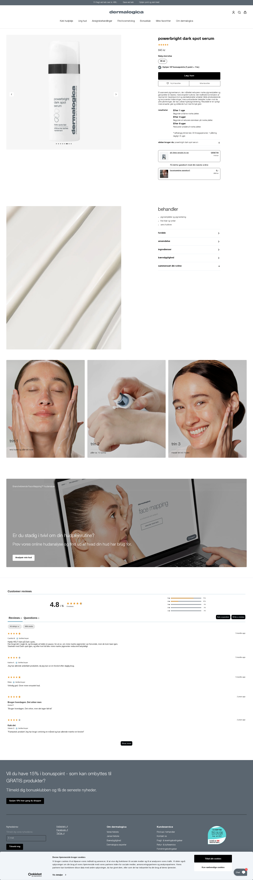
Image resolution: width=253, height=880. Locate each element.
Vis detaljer (57, 875)
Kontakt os (162, 836)
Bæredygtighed (114, 841)
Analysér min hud (23, 558)
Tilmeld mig (14, 847)
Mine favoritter (163, 21)
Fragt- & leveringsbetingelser (169, 841)
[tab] (31, 618)
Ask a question (223, 617)
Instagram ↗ (62, 827)
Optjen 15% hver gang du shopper (25, 801)
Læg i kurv (189, 76)
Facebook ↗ (62, 830)
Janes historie (113, 836)
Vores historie (113, 832)
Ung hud (82, 21)
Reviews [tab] (15, 617)
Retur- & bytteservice (166, 845)
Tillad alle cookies (213, 859)
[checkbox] (29, 626)
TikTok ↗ (61, 834)
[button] (187, 598)
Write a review (238, 617)
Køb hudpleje (66, 21)
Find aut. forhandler (166, 832)
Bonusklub (145, 21)
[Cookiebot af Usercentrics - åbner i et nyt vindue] (35, 875)
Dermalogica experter (116, 845)
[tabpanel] (126, 686)
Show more (126, 743)
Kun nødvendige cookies (213, 867)
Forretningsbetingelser (167, 849)
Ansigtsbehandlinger (102, 21)
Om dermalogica (184, 21)
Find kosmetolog (126, 21)
